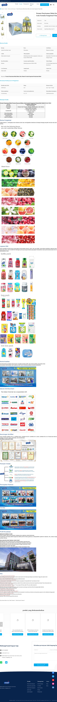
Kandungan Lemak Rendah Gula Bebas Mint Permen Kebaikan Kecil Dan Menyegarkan (26, 631)
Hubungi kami (31, 4)
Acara (38, 3)
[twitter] (53, 676)
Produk (20, 3)
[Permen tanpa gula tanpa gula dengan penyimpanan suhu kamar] (41, 620)
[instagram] (53, 683)
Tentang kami (26, 3)
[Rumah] (4, 4)
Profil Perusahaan (40, 683)
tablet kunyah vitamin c (20, 600)
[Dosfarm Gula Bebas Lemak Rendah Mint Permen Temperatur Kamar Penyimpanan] (10, 620)
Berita (47, 685)
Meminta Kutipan (45, 4)
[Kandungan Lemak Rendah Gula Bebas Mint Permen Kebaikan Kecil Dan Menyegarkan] (25, 620)
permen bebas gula (5, 600)
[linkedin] (53, 687)
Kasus (47, 683)
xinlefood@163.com (5, 652)
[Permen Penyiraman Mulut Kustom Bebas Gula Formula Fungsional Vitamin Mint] (20, 25)
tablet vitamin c (12, 600)
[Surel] (7, 663)
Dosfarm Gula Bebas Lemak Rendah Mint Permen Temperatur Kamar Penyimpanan (10, 631)
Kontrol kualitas (40, 687)
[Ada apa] (2, 663)
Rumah (16, 3)
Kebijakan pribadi (12, 700)
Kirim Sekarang (40, 664)
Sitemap (38, 689)
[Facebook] (53, 672)
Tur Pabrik (39, 685)
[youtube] (53, 680)
